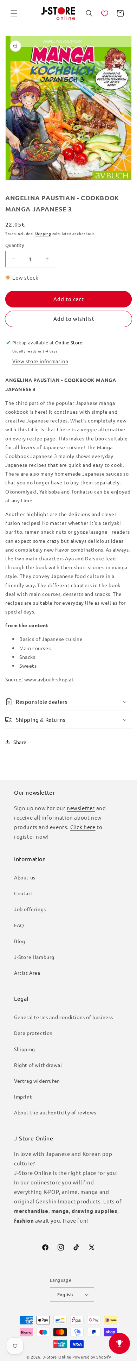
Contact (23, 893)
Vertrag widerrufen (37, 1080)
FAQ (19, 925)
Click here (83, 826)
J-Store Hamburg (34, 957)
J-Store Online (57, 1357)
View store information (40, 361)
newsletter (81, 807)
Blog (19, 941)
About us (24, 877)
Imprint (23, 1096)
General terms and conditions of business (63, 1017)
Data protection (33, 1033)
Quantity (14, 245)
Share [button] (20, 742)
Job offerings (30, 909)
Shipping (43, 233)
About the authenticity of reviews (55, 1112)
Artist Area (27, 972)
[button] (14, 13)
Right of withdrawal (38, 1065)
